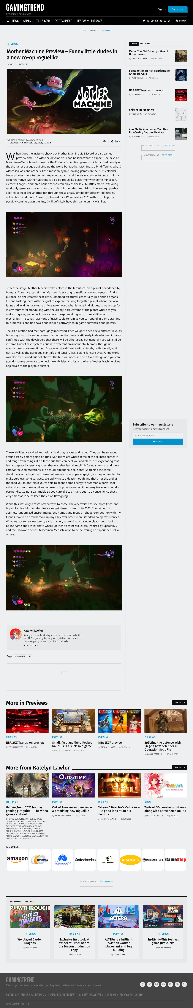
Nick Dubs (137, 113)
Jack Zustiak (38, 835)
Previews (12, 44)
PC (30, 656)
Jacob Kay (11, 833)
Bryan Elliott (139, 94)
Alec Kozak (137, 78)
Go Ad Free (105, 30)
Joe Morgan (138, 136)
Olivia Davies (19, 821)
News (147, 802)
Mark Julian (37, 831)
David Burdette (139, 58)
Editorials (12, 802)
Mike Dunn (31, 947)
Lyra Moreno (34, 821)
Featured (145, 43)
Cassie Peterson (155, 754)
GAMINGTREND (21, 1004)
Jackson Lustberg (22, 835)
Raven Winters (13, 826)
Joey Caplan (36, 823)
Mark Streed (75, 954)
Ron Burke (30, 818)
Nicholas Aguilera (25, 833)
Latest (134, 43)
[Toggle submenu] (20, 21)
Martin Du (11, 838)
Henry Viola (23, 823)
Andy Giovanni (62, 750)
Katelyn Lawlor (18, 64)
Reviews (103, 802)
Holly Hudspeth (23, 828)
